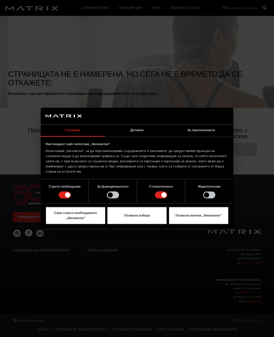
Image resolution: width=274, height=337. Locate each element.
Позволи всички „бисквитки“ (199, 215)
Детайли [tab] (137, 130)
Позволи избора (137, 215)
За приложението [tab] (201, 130)
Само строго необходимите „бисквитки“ (75, 215)
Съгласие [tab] (72, 130)
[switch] (113, 195)
